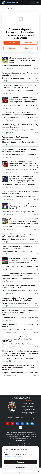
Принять (20, 462)
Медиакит (28, 400)
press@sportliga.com (29, 413)
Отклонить (20, 467)
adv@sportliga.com (29, 410)
